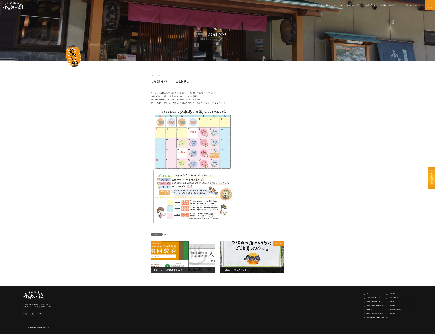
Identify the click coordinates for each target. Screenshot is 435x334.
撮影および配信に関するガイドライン (377, 319)
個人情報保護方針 (395, 309)
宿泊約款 (392, 313)
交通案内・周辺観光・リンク (375, 305)
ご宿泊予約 (431, 179)
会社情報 (392, 305)
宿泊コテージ (394, 297)
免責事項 (369, 309)
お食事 (392, 301)
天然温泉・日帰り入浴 (373, 297)
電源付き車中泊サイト (373, 301)
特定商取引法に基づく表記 (374, 313)
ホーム (368, 293)
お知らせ (166, 234)
